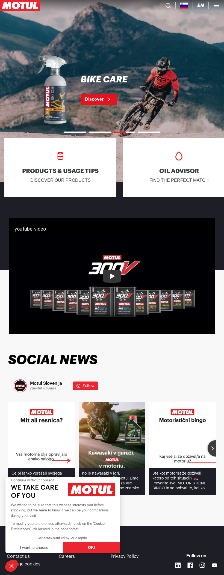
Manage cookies (23, 564)
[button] (11, 565)
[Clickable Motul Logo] (20, 5)
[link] (112, 90)
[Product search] (168, 5)
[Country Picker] (184, 5)
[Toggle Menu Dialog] (216, 5)
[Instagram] (202, 565)
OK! (91, 547)
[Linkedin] (178, 565)
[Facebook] (190, 565)
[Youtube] (214, 565)
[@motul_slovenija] (20, 385)
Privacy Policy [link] (124, 556)
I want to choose (34, 547)
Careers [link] (67, 556)
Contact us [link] (18, 556)
